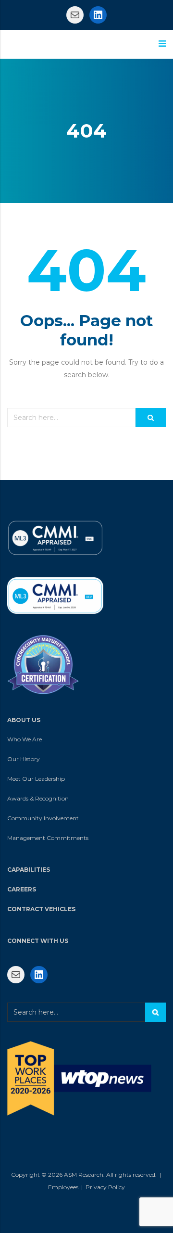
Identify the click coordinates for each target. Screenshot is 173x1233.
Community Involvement (43, 818)
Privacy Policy (105, 1187)
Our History (23, 759)
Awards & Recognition (38, 798)
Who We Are (24, 739)
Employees (63, 1187)
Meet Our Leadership (36, 778)
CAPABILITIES (28, 869)
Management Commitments (47, 837)
